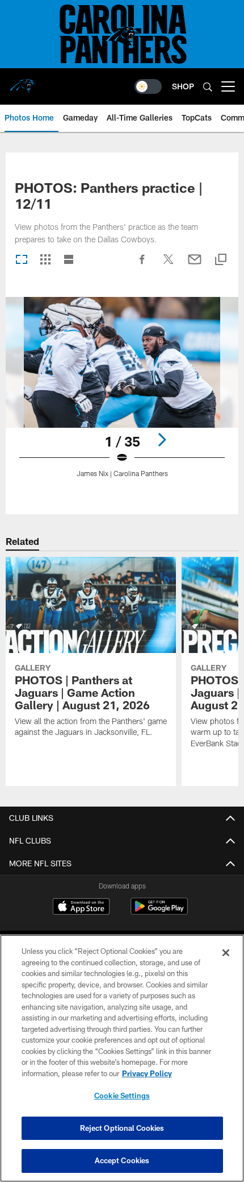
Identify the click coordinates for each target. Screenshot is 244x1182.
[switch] (148, 86)
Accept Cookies (122, 1160)
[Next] (162, 440)
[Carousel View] (21, 260)
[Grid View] (45, 260)
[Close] (225, 952)
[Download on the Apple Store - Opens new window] (81, 908)
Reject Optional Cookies (122, 1128)
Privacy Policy (147, 1073)
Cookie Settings (122, 1095)
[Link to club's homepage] (22, 82)
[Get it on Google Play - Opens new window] (159, 912)
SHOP (183, 86)
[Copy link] (220, 260)
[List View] (68, 260)
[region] (122, 1058)
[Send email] (194, 265)
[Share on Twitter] (168, 265)
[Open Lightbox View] (122, 394)
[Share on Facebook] (142, 265)
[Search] (207, 86)
